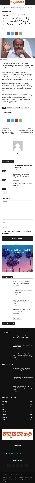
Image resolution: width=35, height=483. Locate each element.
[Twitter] (12, 33)
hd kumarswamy (10, 107)
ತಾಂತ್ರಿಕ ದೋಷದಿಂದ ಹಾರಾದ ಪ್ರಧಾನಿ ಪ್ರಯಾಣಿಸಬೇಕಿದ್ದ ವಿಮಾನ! (26, 132)
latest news (5, 110)
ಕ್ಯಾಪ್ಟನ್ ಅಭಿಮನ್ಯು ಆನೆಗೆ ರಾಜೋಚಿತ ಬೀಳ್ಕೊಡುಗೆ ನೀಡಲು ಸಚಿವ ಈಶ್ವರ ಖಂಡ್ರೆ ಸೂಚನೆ (21, 176)
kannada (27, 107)
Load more (17, 318)
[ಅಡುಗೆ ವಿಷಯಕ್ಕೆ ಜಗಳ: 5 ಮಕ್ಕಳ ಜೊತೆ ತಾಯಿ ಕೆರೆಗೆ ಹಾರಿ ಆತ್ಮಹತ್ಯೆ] (6, 168)
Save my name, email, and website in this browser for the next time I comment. (17, 233)
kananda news (19, 107)
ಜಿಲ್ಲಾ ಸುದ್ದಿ (8, 7)
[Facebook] (8, 33)
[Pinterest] (16, 33)
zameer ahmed (18, 110)
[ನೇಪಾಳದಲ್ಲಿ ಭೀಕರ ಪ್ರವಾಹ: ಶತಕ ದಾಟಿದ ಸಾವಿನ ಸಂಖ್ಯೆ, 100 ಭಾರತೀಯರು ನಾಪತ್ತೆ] (6, 284)
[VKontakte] (26, 465)
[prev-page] (3, 192)
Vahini (7, 28)
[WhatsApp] (20, 33)
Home (3, 7)
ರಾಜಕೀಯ (8, 11)
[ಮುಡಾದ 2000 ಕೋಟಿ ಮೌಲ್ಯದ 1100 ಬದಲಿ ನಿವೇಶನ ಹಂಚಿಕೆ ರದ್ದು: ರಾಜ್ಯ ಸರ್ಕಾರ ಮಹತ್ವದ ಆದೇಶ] (6, 302)
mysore (11, 110)
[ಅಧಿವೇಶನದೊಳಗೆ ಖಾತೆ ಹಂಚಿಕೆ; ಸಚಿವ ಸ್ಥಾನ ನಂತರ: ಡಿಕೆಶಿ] (6, 186)
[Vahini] (3, 29)
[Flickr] (17, 465)
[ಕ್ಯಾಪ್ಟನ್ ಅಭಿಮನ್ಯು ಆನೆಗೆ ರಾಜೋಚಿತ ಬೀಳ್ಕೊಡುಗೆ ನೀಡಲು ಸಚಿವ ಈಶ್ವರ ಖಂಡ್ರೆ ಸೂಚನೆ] (6, 177)
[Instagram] (21, 465)
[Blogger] (9, 465)
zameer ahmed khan (7, 112)
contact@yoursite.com (14, 453)
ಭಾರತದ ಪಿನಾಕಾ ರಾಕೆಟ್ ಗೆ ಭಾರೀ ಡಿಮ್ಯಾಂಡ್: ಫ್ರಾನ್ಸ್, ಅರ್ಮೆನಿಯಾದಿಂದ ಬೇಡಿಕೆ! (8, 132)
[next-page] (5, 192)
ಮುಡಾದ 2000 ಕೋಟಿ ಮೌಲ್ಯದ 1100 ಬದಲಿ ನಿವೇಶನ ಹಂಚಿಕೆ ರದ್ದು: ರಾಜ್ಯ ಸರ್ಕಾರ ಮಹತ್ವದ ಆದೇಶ (22, 301)
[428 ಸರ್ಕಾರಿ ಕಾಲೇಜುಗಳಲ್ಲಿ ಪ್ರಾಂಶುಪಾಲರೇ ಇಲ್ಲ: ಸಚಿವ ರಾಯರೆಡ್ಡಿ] (6, 312)
